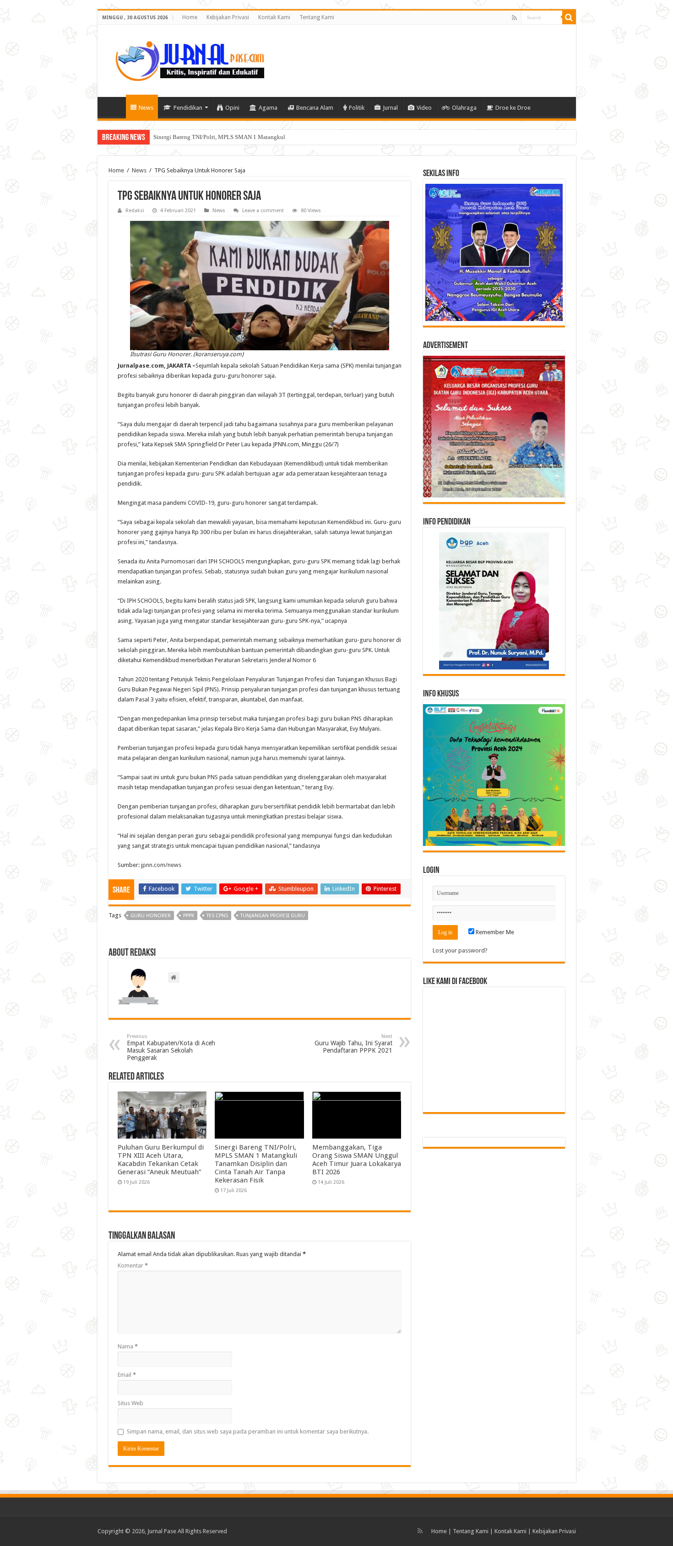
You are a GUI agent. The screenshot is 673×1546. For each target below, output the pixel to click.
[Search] (569, 17)
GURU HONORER (150, 916)
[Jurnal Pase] (184, 59)
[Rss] (514, 17)
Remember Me (494, 932)
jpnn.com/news (161, 864)
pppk (188, 916)
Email (127, 1374)
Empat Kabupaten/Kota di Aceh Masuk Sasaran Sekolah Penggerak (171, 1047)
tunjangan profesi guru (272, 916)
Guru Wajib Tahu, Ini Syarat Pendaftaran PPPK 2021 (353, 1043)
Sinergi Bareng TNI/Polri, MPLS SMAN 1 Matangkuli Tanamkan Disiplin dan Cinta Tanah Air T (272, 137)
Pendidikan (188, 107)
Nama (128, 1346)
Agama (268, 107)
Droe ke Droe (513, 107)
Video (424, 107)
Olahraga (464, 107)
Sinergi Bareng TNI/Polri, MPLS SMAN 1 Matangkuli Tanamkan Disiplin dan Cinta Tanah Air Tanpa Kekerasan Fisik (256, 1163)
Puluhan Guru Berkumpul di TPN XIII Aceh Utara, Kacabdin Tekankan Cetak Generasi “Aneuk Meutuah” (161, 1159)
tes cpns (217, 916)
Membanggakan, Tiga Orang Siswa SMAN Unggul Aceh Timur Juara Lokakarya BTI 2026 (356, 1159)
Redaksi (134, 211)
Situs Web (130, 1403)
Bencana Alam (314, 107)
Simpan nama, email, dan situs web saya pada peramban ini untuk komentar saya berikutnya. (248, 1431)
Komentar (133, 1265)
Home (189, 17)
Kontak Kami (274, 17)
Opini (232, 107)
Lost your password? (460, 950)
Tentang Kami (316, 17)
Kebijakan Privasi (227, 17)
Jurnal (390, 107)
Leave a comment (263, 211)
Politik (356, 107)
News (146, 107)
